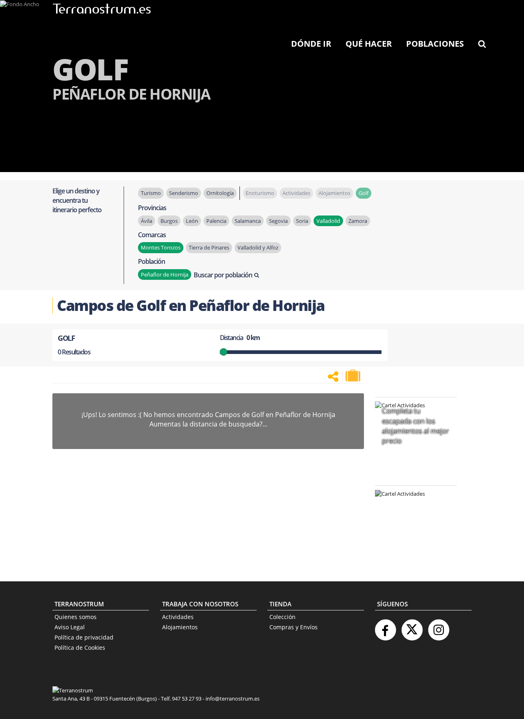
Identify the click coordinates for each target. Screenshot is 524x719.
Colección (282, 617)
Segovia (278, 221)
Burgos (169, 221)
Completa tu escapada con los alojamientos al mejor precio (415, 425)
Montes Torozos (161, 247)
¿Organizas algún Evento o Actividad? (412, 504)
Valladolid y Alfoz (257, 247)
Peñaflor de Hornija (164, 274)
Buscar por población (223, 274)
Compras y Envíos (293, 627)
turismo (151, 193)
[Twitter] (412, 626)
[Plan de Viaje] (354, 376)
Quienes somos (75, 617)
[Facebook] (385, 626)
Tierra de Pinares (209, 247)
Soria (302, 221)
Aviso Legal (69, 627)
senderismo (183, 193)
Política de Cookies (79, 647)
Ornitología (220, 193)
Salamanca (248, 221)
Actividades (178, 617)
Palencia (216, 221)
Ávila (146, 221)
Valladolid (328, 221)
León (192, 221)
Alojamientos (180, 627)
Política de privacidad (83, 637)
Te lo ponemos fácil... (411, 546)
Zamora (357, 221)
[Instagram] (438, 626)
